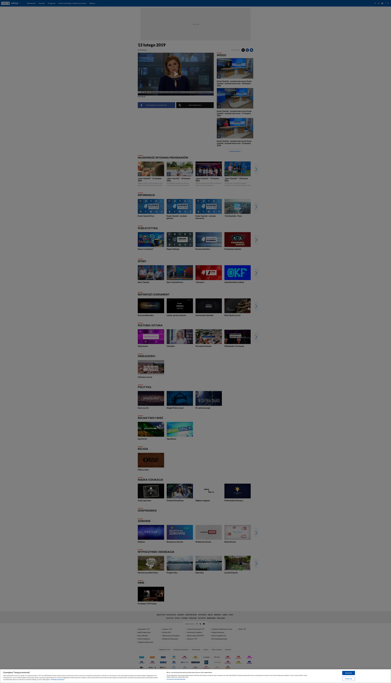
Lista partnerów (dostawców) (176, 679)
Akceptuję (348, 673)
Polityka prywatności (57, 679)
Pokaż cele (348, 679)
